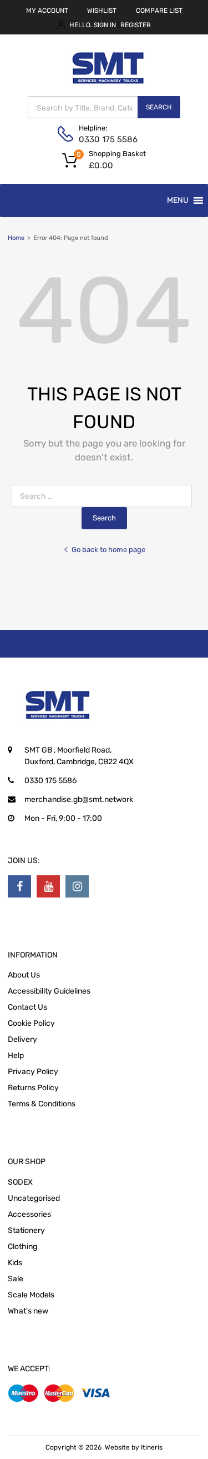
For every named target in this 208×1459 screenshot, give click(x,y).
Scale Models (31, 1295)
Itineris (152, 1447)
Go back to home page (108, 549)
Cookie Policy (31, 1023)
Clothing (22, 1246)
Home (16, 238)
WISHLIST (101, 10)
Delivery (22, 1039)
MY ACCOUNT (47, 10)
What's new (28, 1311)
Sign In (105, 25)
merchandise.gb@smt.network (78, 799)
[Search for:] (104, 496)
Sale (15, 1278)
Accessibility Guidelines (49, 991)
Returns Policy (33, 1087)
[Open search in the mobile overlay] (104, 107)
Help (16, 1055)
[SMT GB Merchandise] (108, 90)
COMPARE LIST (159, 10)
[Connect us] (19, 886)
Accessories (29, 1214)
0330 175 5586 (106, 139)
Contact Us (27, 1007)
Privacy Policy (33, 1071)
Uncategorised (34, 1198)
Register (135, 25)
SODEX (20, 1182)
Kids (15, 1262)
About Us (24, 975)
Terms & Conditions (41, 1104)
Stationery (26, 1230)
